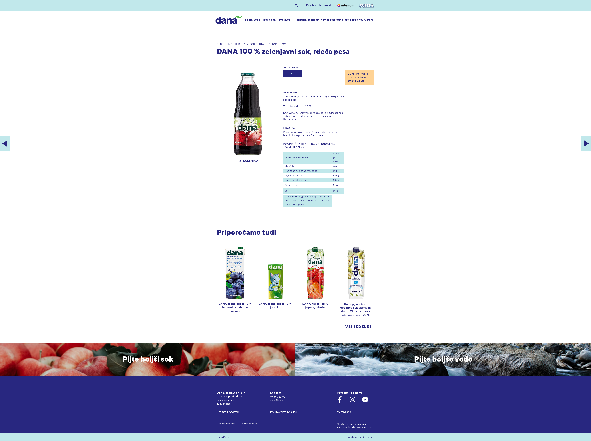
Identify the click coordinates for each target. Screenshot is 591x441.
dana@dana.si (278, 400)
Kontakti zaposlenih (284, 412)
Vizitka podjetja (228, 412)
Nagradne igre (339, 19)
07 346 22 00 (356, 81)
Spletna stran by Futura (360, 437)
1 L (292, 74)
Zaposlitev (356, 19)
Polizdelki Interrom (307, 19)
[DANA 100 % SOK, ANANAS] (5, 143)
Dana (220, 44)
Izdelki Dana (236, 44)
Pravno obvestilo (249, 424)
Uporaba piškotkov (226, 424)
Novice (324, 19)
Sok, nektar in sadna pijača (268, 44)
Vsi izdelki (358, 327)
